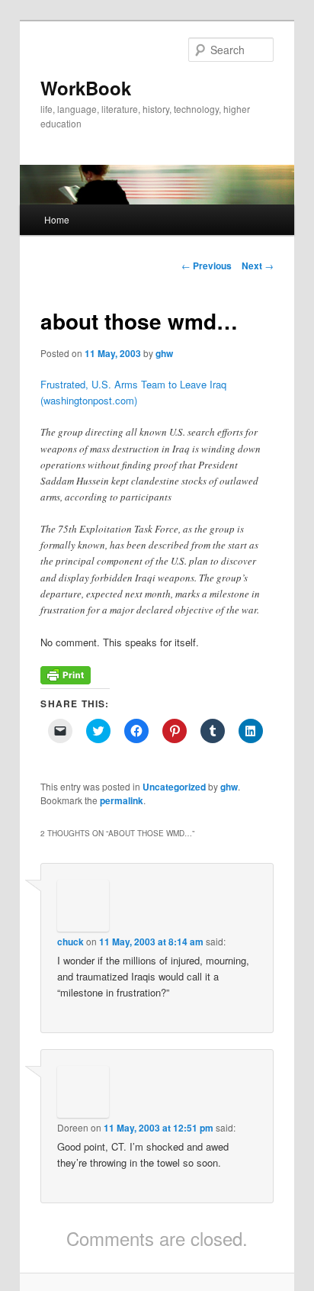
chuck (70, 941)
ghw (164, 353)
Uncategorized (174, 787)
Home (56, 219)
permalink (121, 800)
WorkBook (85, 88)
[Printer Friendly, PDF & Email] (65, 680)
